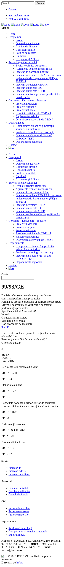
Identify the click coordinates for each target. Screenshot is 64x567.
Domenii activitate (19, 488)
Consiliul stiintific (18, 494)
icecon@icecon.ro (19, 15)
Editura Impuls (17, 534)
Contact (13, 9)
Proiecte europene (19, 511)
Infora (19, 562)
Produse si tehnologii (20, 528)
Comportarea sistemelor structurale (28, 531)
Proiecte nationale (18, 514)
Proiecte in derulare (19, 508)
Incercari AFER (17, 470)
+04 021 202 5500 (19, 18)
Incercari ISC (16, 467)
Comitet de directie (19, 491)
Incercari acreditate (19, 474)
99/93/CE (6, 327)
